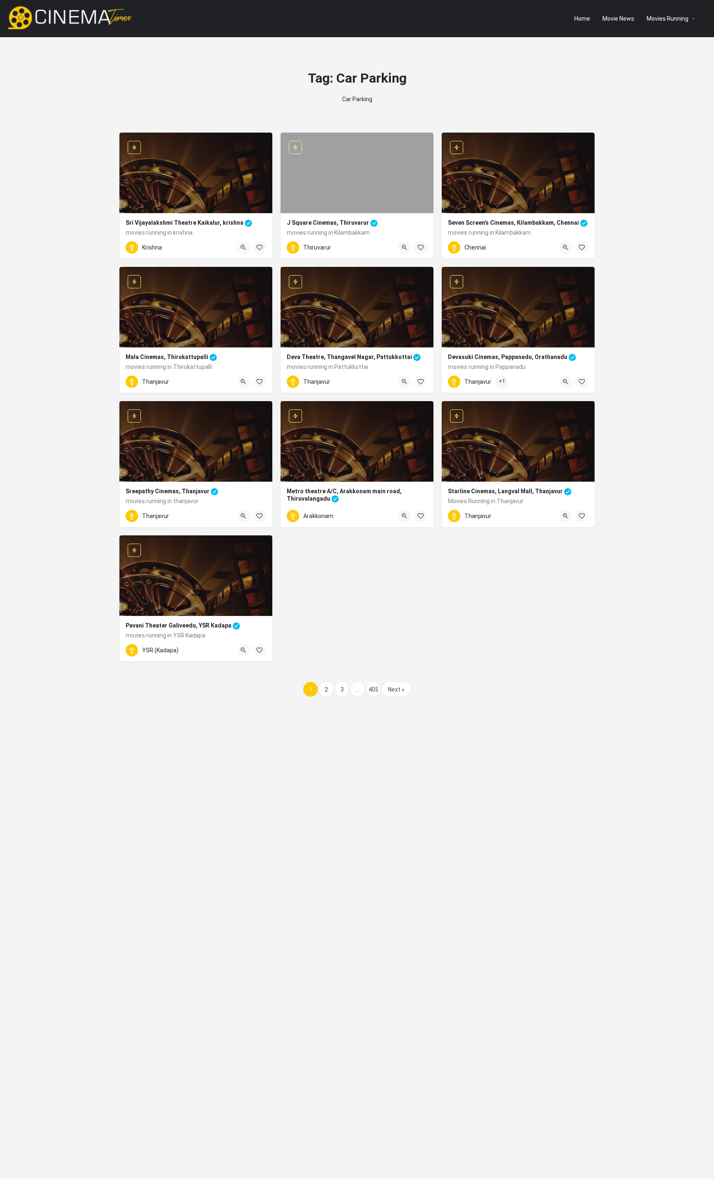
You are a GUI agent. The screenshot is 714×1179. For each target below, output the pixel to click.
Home (582, 18)
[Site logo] (71, 17)
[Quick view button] (243, 247)
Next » (396, 689)
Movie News (618, 18)
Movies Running (667, 18)
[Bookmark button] (259, 247)
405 (373, 689)
